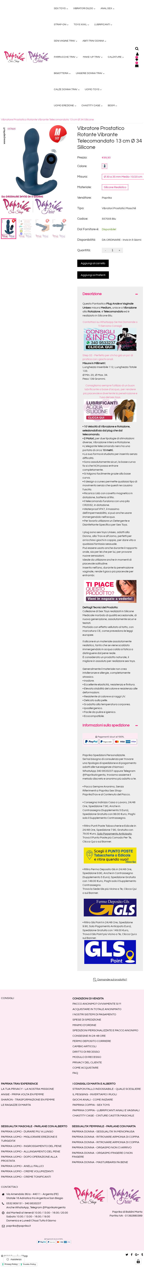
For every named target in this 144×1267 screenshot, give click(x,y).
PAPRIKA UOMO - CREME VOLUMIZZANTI (27, 1171)
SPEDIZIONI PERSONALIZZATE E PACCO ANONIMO (105, 1030)
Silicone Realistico (115, 187)
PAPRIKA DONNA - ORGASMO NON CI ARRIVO (102, 1147)
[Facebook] (131, 1254)
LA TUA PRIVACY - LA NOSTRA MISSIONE (27, 1089)
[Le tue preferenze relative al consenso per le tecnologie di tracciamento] (138, 1261)
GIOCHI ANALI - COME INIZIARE (93, 1099)
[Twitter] (127, 1254)
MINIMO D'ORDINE (84, 1025)
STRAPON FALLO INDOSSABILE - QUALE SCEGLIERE (107, 1089)
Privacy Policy (11, 1264)
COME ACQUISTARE (86, 1067)
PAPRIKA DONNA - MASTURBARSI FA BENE (100, 1162)
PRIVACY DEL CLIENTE (87, 1062)
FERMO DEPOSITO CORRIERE (92, 1041)
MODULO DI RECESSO (87, 1057)
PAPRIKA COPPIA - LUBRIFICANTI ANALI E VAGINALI (106, 1110)
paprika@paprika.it (18, 1225)
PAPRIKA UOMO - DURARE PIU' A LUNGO (27, 1131)
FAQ (75, 1073)
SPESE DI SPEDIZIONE (87, 1019)
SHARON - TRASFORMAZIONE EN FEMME (28, 1099)
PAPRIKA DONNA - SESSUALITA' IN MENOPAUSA (103, 1131)
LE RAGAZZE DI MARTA (16, 1104)
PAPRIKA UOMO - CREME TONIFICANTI (26, 1176)
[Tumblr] (142, 1254)
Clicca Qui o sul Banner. (97, 841)
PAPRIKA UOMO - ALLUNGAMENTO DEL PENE (30, 1151)
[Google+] (137, 1254)
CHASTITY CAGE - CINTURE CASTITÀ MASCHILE (103, 1115)
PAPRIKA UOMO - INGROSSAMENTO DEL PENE (31, 1146)
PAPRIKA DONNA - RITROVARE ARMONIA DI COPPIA (105, 1136)
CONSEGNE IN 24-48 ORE (89, 1035)
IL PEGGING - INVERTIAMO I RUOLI (95, 1094)
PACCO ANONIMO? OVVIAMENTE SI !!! (97, 1003)
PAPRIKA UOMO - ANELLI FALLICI (22, 1166)
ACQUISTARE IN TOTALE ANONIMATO (97, 1009)
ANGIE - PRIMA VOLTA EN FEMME (22, 1094)
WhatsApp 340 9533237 (98, 771)
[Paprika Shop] (26, 56)
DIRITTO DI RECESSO (86, 1051)
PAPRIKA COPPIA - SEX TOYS (91, 1104)
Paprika (107, 197)
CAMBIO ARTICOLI (84, 1046)
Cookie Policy (29, 1264)
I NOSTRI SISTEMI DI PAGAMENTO (94, 1014)
